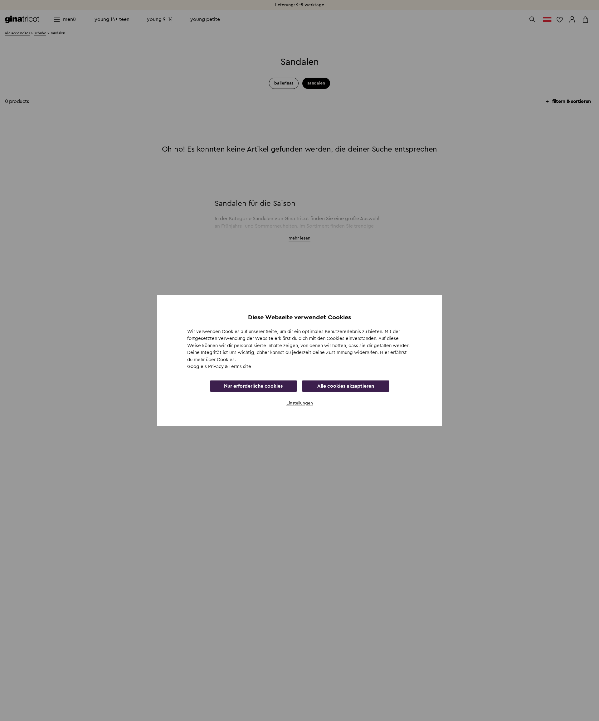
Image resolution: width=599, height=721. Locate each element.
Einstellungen (299, 403)
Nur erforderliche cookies (253, 386)
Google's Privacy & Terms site (219, 366)
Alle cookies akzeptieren (345, 386)
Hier (385, 352)
